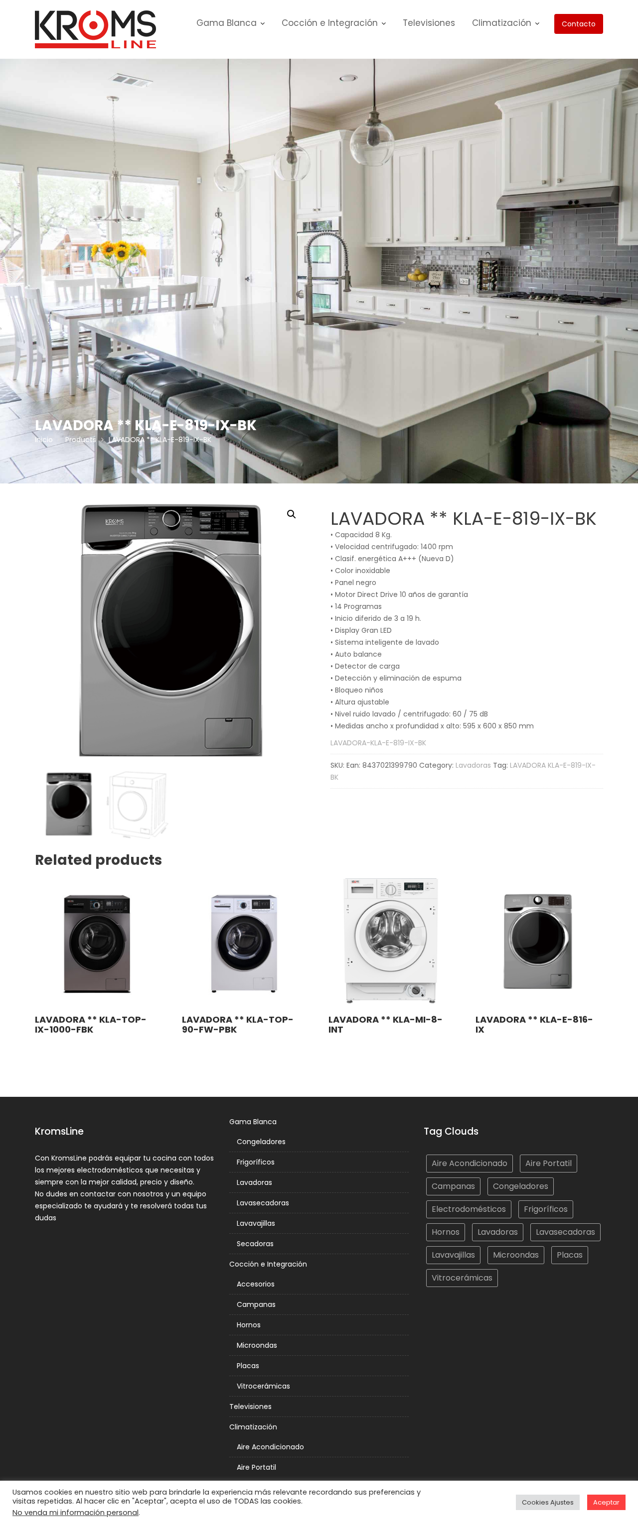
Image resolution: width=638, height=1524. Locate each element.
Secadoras (255, 1244)
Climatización (501, 23)
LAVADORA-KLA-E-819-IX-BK (378, 743)
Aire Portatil (256, 1467)
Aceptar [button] (606, 1502)
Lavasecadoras (263, 1203)
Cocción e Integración (330, 23)
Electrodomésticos (469, 1209)
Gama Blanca (226, 23)
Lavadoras (473, 765)
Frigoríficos (256, 1162)
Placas (248, 1366)
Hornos (249, 1325)
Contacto (579, 24)
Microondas (257, 1345)
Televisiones (429, 23)
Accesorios (256, 1284)
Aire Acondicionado (270, 1447)
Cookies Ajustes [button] (548, 1502)
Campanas (256, 1304)
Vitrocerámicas (263, 1386)
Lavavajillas (256, 1223)
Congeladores (261, 1142)
